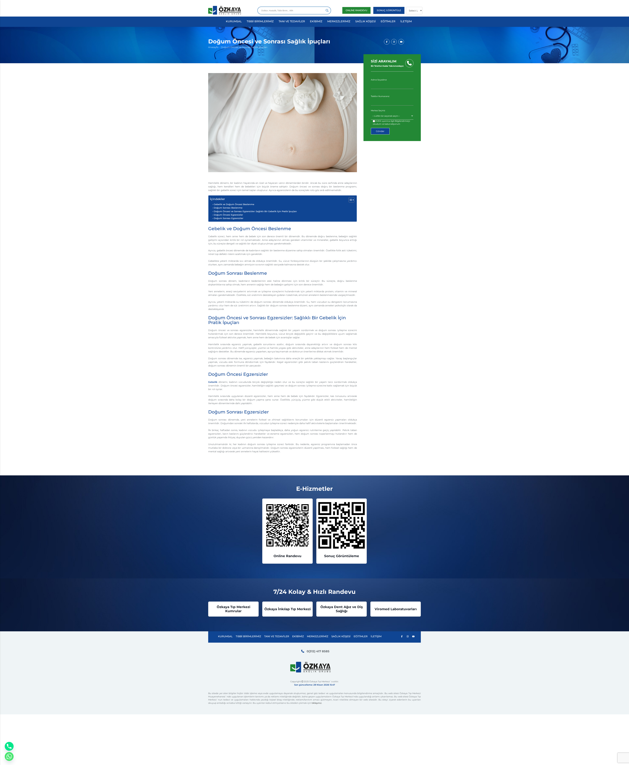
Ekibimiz (316, 21)
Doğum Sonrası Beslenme (228, 208)
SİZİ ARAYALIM (387, 63)
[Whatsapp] (9, 756)
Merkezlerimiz (338, 21)
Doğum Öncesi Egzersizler (228, 215)
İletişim (406, 21)
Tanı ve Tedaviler (292, 21)
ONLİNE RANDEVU (356, 10)
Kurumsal (234, 21)
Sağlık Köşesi (365, 21)
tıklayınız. (317, 703)
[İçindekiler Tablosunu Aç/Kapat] (349, 200)
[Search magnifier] (327, 10)
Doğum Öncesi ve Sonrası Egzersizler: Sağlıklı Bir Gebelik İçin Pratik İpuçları (255, 211)
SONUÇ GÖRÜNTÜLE (389, 10)
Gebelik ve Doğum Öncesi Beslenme (234, 204)
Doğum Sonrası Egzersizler (228, 218)
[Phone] (9, 746)
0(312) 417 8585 (318, 651)
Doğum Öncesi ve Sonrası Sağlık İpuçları (244, 47)
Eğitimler (388, 21)
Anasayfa (213, 47)
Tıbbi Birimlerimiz (260, 21)
